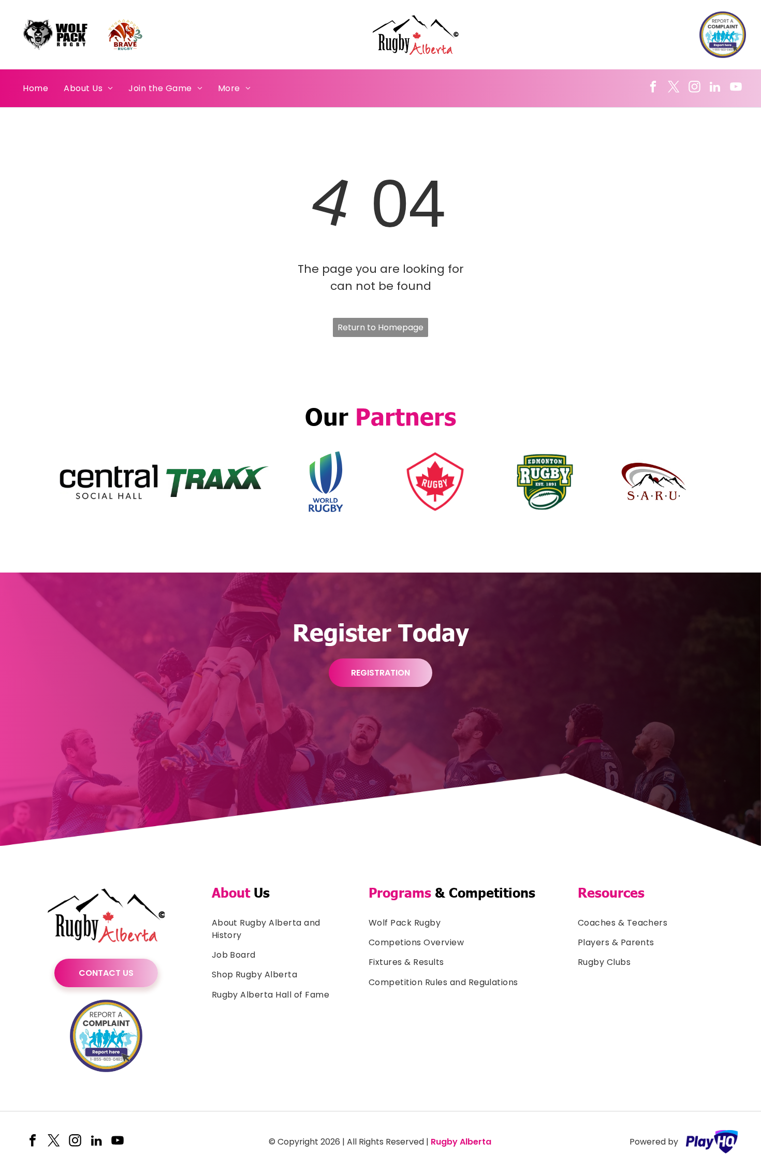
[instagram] (694, 88)
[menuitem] (35, 88)
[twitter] (674, 88)
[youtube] (736, 88)
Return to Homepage (380, 327)
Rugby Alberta (461, 1142)
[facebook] (653, 88)
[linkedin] (715, 88)
